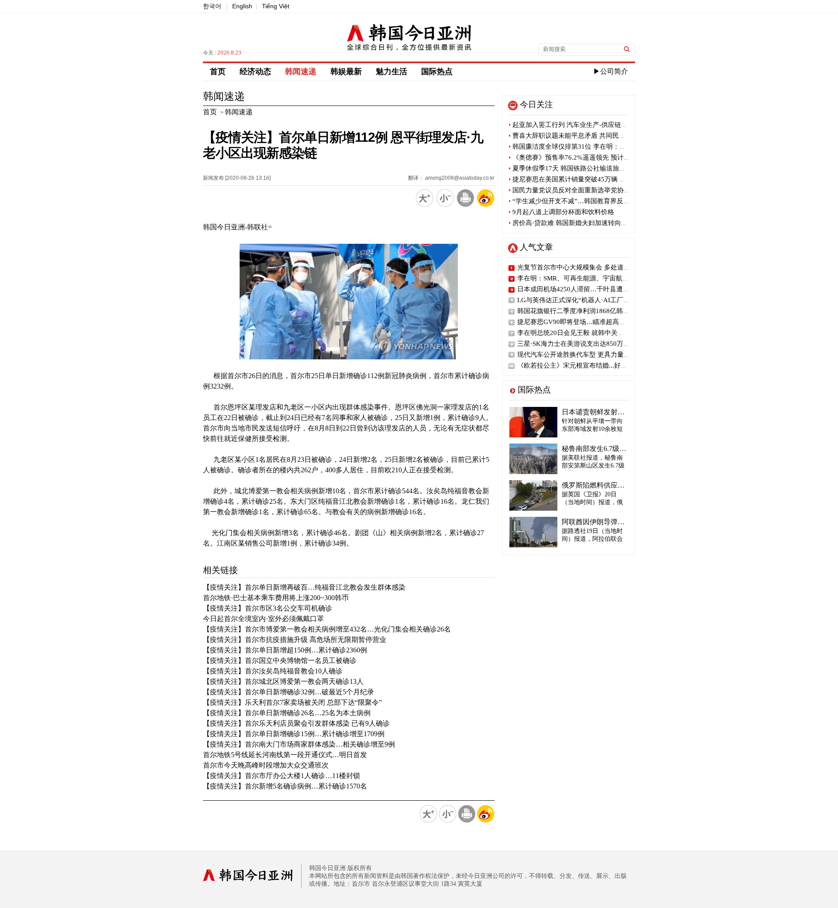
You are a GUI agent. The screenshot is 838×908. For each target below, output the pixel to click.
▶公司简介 (610, 71)
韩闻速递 (300, 71)
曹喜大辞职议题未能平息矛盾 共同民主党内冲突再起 (586, 135)
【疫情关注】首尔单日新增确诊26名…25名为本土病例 (287, 713)
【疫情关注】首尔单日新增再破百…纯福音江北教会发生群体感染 (304, 587)
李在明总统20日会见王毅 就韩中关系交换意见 (583, 332)
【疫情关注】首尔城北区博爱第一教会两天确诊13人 (283, 681)
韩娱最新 (346, 71)
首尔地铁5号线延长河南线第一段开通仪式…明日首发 (285, 754)
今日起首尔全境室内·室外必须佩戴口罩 (263, 618)
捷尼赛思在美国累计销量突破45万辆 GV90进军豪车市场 (591, 179)
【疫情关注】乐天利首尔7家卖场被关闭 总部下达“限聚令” (292, 702)
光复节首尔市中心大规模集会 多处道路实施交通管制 (593, 267)
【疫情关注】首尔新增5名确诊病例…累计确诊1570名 (285, 786)
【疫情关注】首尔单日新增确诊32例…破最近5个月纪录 (288, 692)
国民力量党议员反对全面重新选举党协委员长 (575, 190)
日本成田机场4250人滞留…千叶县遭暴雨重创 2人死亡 (595, 289)
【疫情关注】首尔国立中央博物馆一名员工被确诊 (280, 660)
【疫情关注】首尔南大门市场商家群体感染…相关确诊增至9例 (299, 744)
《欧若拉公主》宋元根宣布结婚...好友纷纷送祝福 (588, 365)
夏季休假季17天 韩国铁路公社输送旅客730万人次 (582, 168)
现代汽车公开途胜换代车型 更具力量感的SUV (583, 354)
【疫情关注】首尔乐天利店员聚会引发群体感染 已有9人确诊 (296, 723)
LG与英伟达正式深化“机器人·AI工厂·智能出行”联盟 (592, 300)
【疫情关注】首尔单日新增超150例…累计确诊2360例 (285, 650)
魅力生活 (391, 71)
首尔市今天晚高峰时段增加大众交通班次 (266, 765)
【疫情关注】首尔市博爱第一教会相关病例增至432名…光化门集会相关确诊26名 (327, 629)
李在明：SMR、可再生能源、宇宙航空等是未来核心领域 (599, 278)
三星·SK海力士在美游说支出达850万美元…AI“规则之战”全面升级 (612, 343)
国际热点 (437, 71)
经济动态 (255, 71)
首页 (218, 71)
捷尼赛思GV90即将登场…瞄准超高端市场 (578, 321)
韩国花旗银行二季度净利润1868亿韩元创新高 (583, 310)
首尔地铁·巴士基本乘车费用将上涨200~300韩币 (276, 597)
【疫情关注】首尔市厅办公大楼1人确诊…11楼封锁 (281, 775)
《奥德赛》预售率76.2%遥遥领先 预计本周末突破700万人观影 (600, 157)
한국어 (212, 6)
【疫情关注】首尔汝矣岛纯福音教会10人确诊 (273, 671)
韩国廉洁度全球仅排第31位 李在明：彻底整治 (577, 146)
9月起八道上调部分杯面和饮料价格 (561, 211)
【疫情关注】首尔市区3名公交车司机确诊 (267, 608)
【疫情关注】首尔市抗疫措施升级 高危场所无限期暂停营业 (294, 639)
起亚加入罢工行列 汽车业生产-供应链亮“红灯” (577, 124)
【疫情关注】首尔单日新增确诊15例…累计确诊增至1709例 (294, 733)
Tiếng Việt (275, 6)
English (242, 6)
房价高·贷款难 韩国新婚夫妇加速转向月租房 (574, 222)
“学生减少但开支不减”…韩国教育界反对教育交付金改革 (592, 201)
